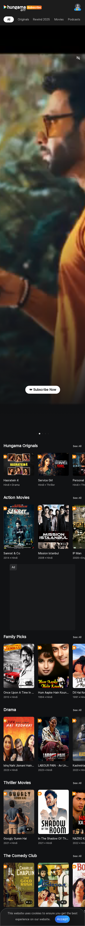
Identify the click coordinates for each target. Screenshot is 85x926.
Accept (62, 919)
